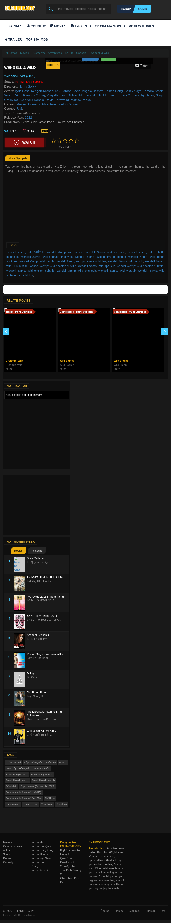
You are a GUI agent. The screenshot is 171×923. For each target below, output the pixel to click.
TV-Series (82, 26)
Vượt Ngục (47, 804)
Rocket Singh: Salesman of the (45, 654)
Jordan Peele (71, 91)
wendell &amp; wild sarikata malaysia (47, 256)
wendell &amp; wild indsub (65, 252)
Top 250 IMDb (37, 39)
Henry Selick (27, 86)
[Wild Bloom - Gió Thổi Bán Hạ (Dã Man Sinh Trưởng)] (138, 332)
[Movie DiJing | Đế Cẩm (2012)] (20, 679)
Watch (28, 142)
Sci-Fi (62, 104)
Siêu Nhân (11, 786)
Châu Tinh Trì (13, 762)
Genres (15, 26)
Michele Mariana (79, 95)
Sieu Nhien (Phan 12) (43, 780)
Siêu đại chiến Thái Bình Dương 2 (70, 870)
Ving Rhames (56, 95)
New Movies (143, 26)
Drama (7, 858)
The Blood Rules (37, 692)
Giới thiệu (135, 911)
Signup (126, 8)
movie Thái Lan (41, 854)
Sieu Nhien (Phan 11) (17, 780)
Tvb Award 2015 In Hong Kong (45, 596)
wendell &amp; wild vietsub (116, 270)
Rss (163, 911)
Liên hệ (119, 911)
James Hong (114, 91)
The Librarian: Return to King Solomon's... (44, 713)
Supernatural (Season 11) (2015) (23, 792)
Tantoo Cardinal (128, 95)
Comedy (34, 104)
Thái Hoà (50, 798)
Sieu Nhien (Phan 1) (17, 774)
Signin (142, 8)
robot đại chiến (41, 768)
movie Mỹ (37, 842)
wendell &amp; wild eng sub (76, 270)
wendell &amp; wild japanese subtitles (81, 261)
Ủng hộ (105, 911)
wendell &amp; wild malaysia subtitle (100, 256)
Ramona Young (34, 95)
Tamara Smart (153, 91)
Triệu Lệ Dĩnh (30, 804)
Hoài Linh (51, 762)
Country (38, 26)
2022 (28, 117)
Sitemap (151, 911)
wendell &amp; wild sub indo (105, 252)
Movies (59, 26)
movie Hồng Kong (42, 850)
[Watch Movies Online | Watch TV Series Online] (21, 8)
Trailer (14, 39)
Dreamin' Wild (14, 360)
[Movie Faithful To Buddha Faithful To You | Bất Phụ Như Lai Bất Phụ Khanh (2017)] (20, 583)
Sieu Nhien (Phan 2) (41, 774)
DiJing (31, 673)
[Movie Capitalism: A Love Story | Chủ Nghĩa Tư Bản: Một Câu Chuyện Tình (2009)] (20, 737)
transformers (13, 804)
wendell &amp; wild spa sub (96, 266)
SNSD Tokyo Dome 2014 (42, 615)
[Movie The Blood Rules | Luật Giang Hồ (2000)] (20, 698)
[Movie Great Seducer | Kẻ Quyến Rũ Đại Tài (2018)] (20, 564)
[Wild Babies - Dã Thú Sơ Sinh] (84, 332)
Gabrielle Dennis (32, 99)
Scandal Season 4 (38, 635)
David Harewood (57, 99)
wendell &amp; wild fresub (36, 261)
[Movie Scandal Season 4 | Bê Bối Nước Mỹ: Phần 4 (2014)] (20, 641)
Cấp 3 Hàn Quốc (33, 762)
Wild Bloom (121, 360)
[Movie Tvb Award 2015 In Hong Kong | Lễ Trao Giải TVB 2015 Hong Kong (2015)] (20, 603)
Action (7, 850)
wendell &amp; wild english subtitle (30, 270)
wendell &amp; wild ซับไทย (25, 252)
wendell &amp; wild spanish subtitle (53, 266)
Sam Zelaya (133, 91)
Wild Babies (67, 360)
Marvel (62, 762)
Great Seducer (35, 558)
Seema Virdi (12, 95)
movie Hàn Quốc (42, 846)
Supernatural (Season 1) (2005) (37, 786)
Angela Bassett (92, 91)
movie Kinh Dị (40, 870)
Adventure (48, 104)
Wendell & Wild (100, 53)
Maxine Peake (81, 99)
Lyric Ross (22, 91)
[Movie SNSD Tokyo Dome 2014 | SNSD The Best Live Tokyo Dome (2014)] (20, 622)
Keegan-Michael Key (45, 91)
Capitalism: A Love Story (41, 730)
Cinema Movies (112, 26)
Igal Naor (147, 95)
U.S (19, 108)
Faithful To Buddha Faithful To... (46, 577)
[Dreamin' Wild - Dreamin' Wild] (30, 332)
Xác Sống (61, 804)
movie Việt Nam (41, 858)
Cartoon (73, 104)
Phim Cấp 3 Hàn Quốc (18, 768)
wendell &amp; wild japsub (125, 261)
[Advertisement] (85, 207)
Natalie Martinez (104, 95)
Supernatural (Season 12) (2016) (24, 798)
